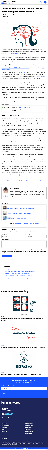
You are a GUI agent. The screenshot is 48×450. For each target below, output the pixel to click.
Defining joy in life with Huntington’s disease (15, 269)
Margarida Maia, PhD (9, 19)
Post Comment (7, 256)
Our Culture (4, 423)
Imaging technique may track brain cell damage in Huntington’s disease (22, 278)
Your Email (27, 234)
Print (23, 22)
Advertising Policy (28, 423)
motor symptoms (40, 76)
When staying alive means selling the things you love (17, 273)
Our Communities (6, 425)
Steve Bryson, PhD (26, 107)
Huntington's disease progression (31, 223)
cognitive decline (17, 223)
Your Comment (5, 239)
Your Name (4, 234)
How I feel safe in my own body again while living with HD (18, 275)
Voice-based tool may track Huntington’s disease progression (20, 271)
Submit (4, 393)
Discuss (11, 22)
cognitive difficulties (21, 72)
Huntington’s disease (13, 53)
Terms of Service (28, 431)
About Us (4, 421)
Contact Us (4, 431)
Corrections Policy (28, 425)
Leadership (4, 427)
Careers (3, 429)
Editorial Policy (28, 427)
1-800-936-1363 (8, 414)
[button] (41, 2)
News (20, 107)
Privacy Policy (27, 429)
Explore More (27, 421)
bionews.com (9, 412)
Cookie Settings (28, 433)
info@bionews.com (9, 413)
